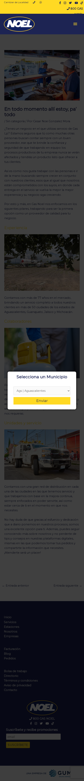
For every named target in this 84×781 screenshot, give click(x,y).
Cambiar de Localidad (16, 2)
